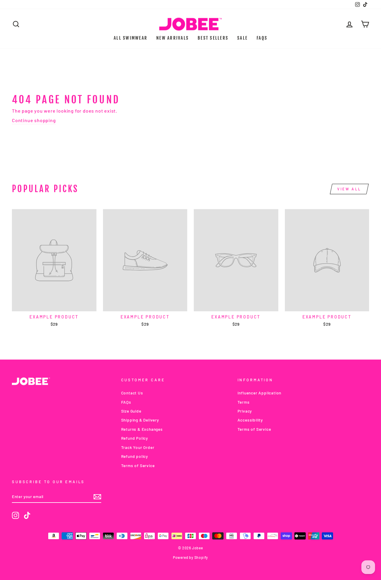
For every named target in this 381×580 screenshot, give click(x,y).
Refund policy (134, 456)
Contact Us (132, 392)
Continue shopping (34, 120)
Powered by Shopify (190, 557)
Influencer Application (260, 392)
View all (349, 189)
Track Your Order (137, 447)
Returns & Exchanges (142, 429)
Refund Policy (134, 438)
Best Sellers (213, 38)
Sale (242, 38)
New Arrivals (172, 38)
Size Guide (131, 410)
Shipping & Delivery (140, 419)
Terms (244, 402)
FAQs (262, 38)
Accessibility (250, 419)
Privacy (245, 410)
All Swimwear (130, 38)
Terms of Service (138, 465)
